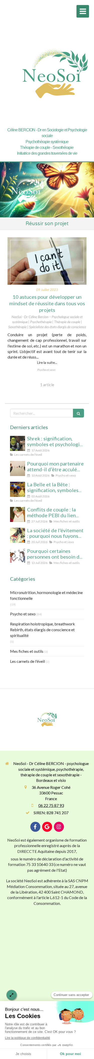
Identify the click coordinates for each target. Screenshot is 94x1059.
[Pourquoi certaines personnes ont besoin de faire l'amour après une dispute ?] (17, 555)
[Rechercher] (78, 413)
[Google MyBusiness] (47, 827)
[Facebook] (35, 827)
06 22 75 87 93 (51, 805)
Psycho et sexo (23, 613)
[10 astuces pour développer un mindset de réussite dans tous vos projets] (47, 261)
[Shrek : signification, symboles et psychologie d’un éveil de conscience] (17, 443)
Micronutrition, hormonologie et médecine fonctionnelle (46, 595)
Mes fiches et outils (26, 651)
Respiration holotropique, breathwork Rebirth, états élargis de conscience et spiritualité (42, 629)
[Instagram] (59, 827)
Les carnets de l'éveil (27, 661)
